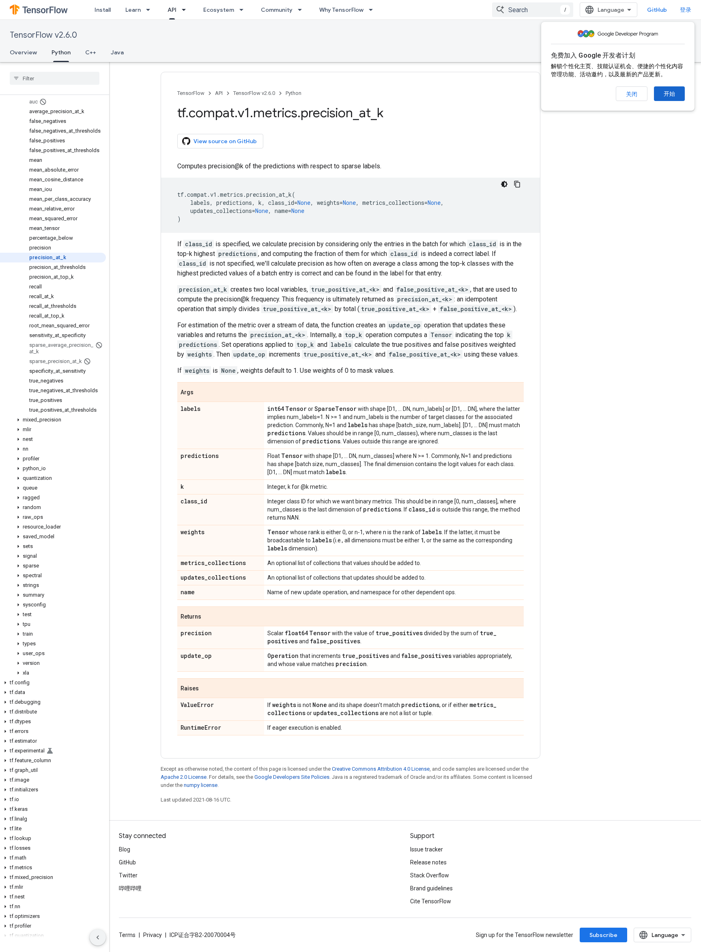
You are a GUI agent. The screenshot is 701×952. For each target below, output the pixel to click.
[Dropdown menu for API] (186, 9)
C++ (90, 52)
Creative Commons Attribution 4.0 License (381, 769)
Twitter (128, 875)
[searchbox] (54, 78)
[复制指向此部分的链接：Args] (202, 393)
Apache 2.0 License (183, 777)
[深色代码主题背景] (504, 184)
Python (61, 52)
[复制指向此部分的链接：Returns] (209, 617)
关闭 (631, 94)
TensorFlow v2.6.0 (43, 35)
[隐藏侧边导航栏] (98, 937)
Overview (23, 52)
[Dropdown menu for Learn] (150, 9)
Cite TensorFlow (430, 901)
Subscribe (603, 935)
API (172, 9)
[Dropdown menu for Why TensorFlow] (373, 9)
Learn (133, 9)
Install (103, 9)
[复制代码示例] (517, 184)
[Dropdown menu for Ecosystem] (244, 9)
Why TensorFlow (341, 9)
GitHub (657, 9)
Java (117, 52)
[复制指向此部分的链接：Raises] (207, 689)
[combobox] (532, 9)
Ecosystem (218, 9)
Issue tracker (426, 849)
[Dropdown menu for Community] (302, 9)
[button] (53, 420)
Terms (127, 935)
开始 (669, 93)
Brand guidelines (431, 888)
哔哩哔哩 (130, 888)
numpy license (200, 785)
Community (276, 9)
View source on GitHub (225, 141)
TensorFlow (190, 93)
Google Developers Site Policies (291, 777)
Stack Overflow (429, 875)
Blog (124, 849)
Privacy (152, 935)
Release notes (428, 862)
